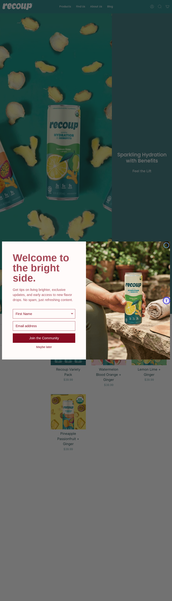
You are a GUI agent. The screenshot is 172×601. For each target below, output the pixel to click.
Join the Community (44, 338)
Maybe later (44, 346)
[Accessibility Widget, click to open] (166, 300)
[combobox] (43, 313)
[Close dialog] (166, 245)
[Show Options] (72, 313)
